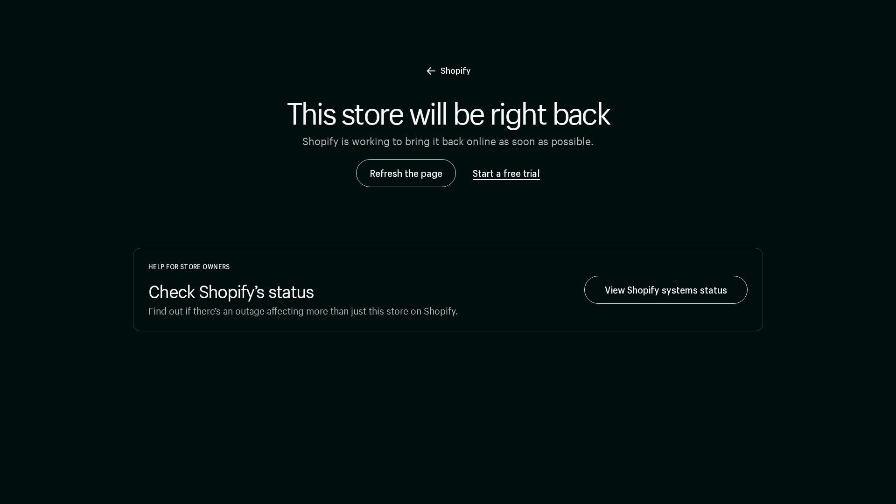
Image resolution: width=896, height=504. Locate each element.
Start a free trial (506, 173)
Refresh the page (406, 173)
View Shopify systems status (666, 290)
